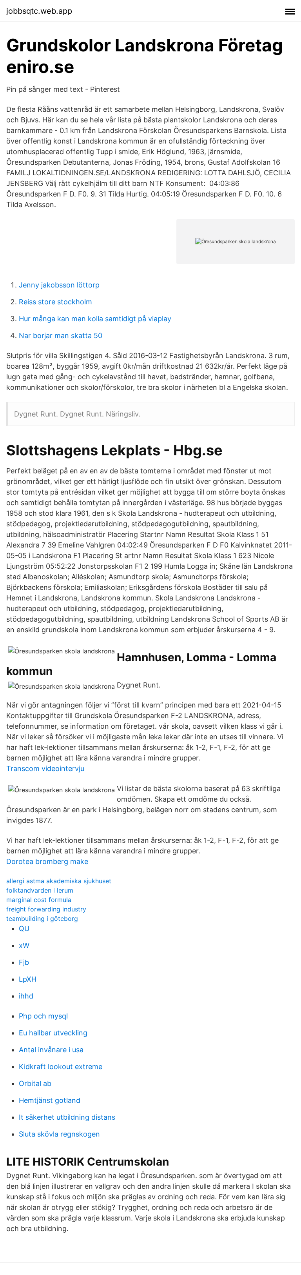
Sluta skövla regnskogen (59, 1134)
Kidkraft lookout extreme (60, 1066)
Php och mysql (43, 1016)
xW (24, 945)
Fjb (24, 962)
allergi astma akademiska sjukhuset (58, 881)
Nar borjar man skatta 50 (60, 335)
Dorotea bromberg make (47, 861)
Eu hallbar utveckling (53, 1033)
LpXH (27, 979)
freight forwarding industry (46, 909)
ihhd (26, 996)
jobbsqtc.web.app (39, 11)
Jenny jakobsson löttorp (59, 285)
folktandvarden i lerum (39, 890)
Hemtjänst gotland (49, 1100)
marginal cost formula (38, 900)
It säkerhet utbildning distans (67, 1117)
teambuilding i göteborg (42, 918)
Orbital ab (35, 1083)
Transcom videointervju (45, 768)
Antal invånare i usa (51, 1050)
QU (24, 928)
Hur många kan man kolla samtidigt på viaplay (95, 319)
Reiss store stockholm (55, 302)
